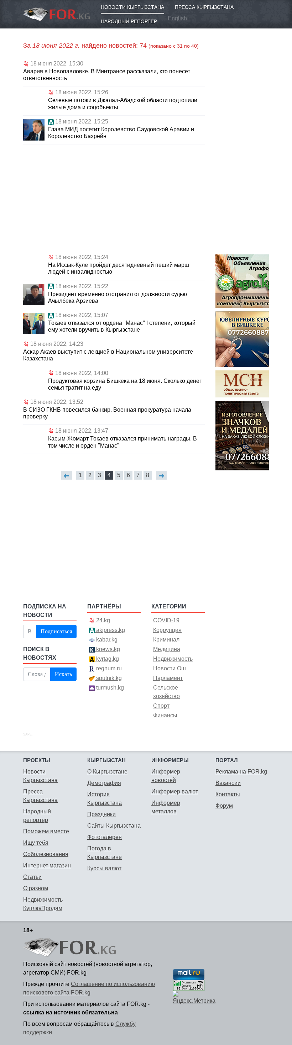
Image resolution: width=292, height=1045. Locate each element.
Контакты (227, 794)
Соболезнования (45, 854)
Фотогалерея (104, 837)
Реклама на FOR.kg (241, 772)
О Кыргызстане (107, 772)
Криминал (166, 640)
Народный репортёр (129, 21)
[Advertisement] (114, 198)
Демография (104, 783)
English (177, 18)
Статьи (32, 877)
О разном (35, 888)
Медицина (166, 649)
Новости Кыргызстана (132, 7)
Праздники (101, 814)
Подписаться (56, 631)
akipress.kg (110, 630)
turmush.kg (109, 688)
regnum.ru (108, 668)
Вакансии (228, 783)
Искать (63, 674)
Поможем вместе (46, 831)
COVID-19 (166, 620)
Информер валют (174, 791)
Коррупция (167, 630)
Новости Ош (169, 668)
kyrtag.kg (107, 659)
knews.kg (107, 649)
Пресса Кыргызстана (204, 7)
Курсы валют (104, 868)
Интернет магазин (47, 865)
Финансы (165, 715)
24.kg (102, 620)
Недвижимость (173, 659)
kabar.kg (106, 640)
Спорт (161, 706)
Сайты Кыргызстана (114, 826)
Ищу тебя (35, 843)
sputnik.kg (108, 678)
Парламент (168, 678)
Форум (224, 806)
